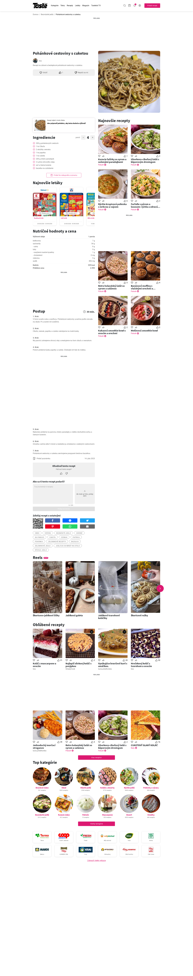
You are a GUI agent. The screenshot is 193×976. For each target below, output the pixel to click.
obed (37, 533)
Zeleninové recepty (57, 541)
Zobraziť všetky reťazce (96, 860)
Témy (62, 5)
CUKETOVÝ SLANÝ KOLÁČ (144, 745)
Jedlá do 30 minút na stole (68, 546)
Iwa (40, 61)
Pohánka (39, 541)
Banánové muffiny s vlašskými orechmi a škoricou (142, 287)
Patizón (85, 815)
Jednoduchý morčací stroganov (44, 746)
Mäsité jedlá (85, 787)
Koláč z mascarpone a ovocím (44, 664)
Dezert (129, 815)
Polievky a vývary (151, 787)
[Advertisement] (96, 33)
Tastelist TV (96, 5)
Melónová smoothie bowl (144, 330)
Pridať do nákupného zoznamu (65, 175)
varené (79, 533)
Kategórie (54, 5)
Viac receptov (96, 757)
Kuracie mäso (64, 815)
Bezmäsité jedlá (47, 14)
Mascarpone (107, 815)
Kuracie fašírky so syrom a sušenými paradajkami (112, 160)
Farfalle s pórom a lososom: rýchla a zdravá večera (144, 205)
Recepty (70, 5)
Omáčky (150, 815)
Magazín (85, 5)
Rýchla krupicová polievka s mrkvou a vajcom (112, 205)
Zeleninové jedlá (42, 546)
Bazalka (75, 541)
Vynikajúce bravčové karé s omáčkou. (112, 664)
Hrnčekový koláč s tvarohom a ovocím (141, 664)
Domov (36, 14)
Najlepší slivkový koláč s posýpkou (78, 664)
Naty (133, 748)
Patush (101, 165)
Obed (64, 787)
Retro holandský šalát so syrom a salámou (111, 287)
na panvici (39, 537)
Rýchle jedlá (41, 550)
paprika (76, 537)
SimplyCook (70, 669)
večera (48, 533)
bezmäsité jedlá (63, 533)
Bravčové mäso (42, 787)
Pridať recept (152, 5)
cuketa (52, 537)
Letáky (77, 5)
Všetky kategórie (96, 824)
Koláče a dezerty (107, 787)
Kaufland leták (38, 218)
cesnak (64, 537)
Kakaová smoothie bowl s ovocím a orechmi (112, 332)
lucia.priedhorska (105, 669)
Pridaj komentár (64, 509)
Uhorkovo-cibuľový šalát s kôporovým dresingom (145, 160)
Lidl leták (64, 218)
